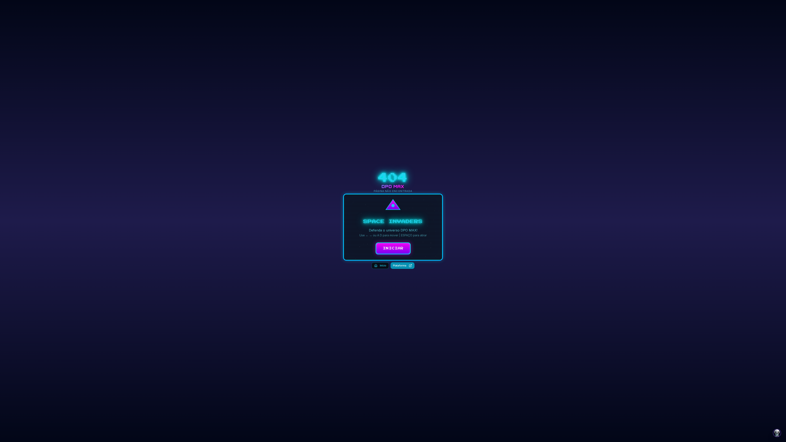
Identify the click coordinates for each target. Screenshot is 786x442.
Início (383, 265)
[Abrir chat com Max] (777, 433)
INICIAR (393, 248)
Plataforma (399, 265)
